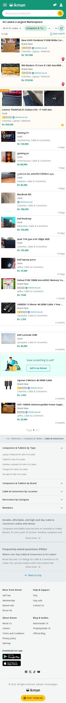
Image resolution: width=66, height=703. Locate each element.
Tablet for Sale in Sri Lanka (13, 459)
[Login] (61, 4)
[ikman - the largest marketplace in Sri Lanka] (17, 5)
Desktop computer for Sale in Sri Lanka (19, 464)
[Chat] (54, 4)
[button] (57, 33)
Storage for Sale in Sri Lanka (14, 474)
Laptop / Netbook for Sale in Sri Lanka (18, 454)
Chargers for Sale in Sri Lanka (15, 469)
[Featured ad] (62, 124)
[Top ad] (63, 58)
